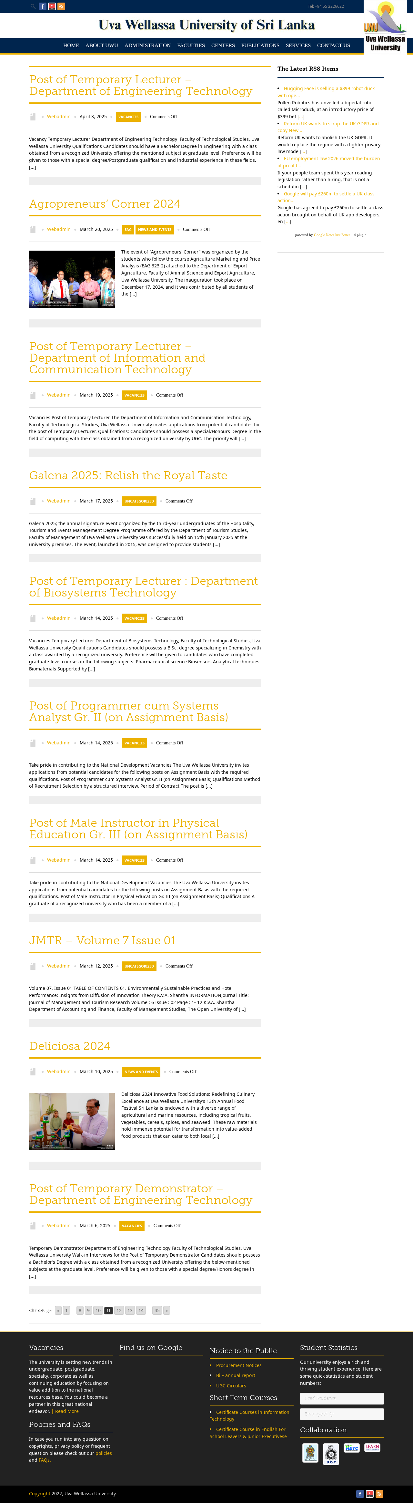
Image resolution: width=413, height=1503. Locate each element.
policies (104, 1453)
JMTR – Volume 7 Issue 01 (102, 940)
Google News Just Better (332, 235)
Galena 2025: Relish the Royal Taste (128, 475)
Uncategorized (139, 501)
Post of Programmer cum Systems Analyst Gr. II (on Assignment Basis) (128, 711)
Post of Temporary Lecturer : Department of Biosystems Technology (143, 586)
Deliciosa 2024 (70, 1046)
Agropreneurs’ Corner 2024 (105, 204)
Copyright (39, 1493)
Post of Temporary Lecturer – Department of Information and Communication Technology (117, 357)
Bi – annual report (235, 1375)
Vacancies (128, 116)
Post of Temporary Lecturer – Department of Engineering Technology (141, 85)
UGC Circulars (231, 1386)
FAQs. (45, 1460)
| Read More (65, 1411)
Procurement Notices (239, 1365)
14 (141, 1310)
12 (119, 1310)
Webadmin (59, 116)
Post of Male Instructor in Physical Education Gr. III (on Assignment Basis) (138, 828)
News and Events (154, 229)
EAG (128, 229)
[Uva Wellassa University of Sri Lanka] (206, 31)
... (301, 116)
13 (130, 1310)
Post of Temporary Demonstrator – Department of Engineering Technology (141, 1194)
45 (157, 1310)
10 (98, 1310)
